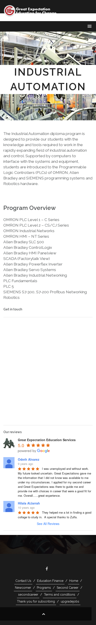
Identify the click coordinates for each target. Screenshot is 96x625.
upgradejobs (70, 601)
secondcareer (28, 594)
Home (73, 581)
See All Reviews (48, 523)
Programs (44, 587)
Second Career (67, 587)
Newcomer (23, 587)
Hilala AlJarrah (29, 503)
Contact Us (23, 581)
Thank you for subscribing (36, 601)
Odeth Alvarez (28, 459)
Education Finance (50, 581)
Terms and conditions (59, 594)
